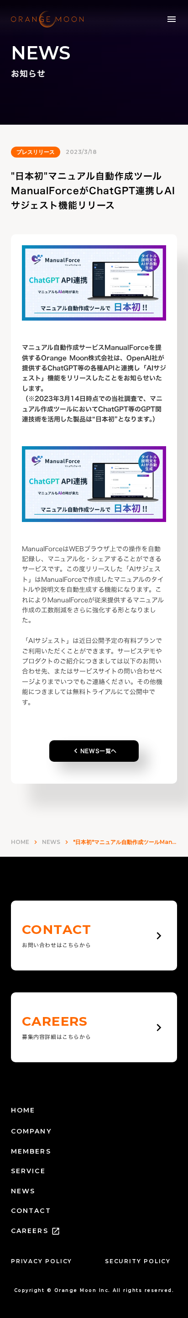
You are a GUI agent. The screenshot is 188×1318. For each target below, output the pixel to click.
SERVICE (28, 1171)
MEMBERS (31, 1151)
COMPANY (31, 1131)
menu (171, 19)
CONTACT (31, 1211)
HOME (20, 841)
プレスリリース (35, 151)
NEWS (51, 841)
